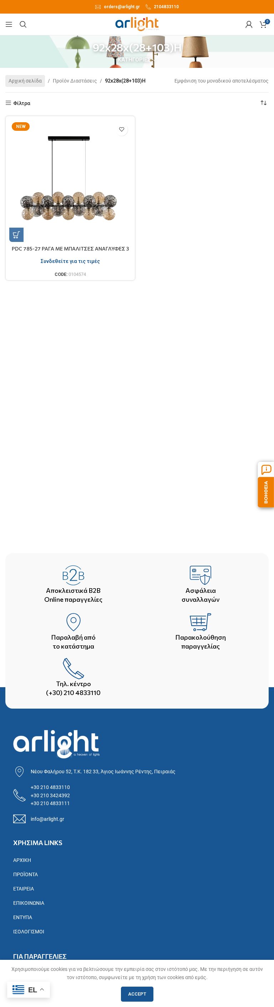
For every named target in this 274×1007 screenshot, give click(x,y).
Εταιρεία (23, 889)
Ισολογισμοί (28, 931)
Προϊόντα (25, 874)
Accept (137, 994)
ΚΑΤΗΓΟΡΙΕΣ (134, 60)
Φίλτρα (21, 103)
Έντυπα (22, 917)
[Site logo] (137, 24)
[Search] (23, 24)
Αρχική (22, 860)
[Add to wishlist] (121, 129)
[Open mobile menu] (9, 24)
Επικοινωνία (28, 903)
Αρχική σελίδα (25, 81)
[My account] (249, 24)
